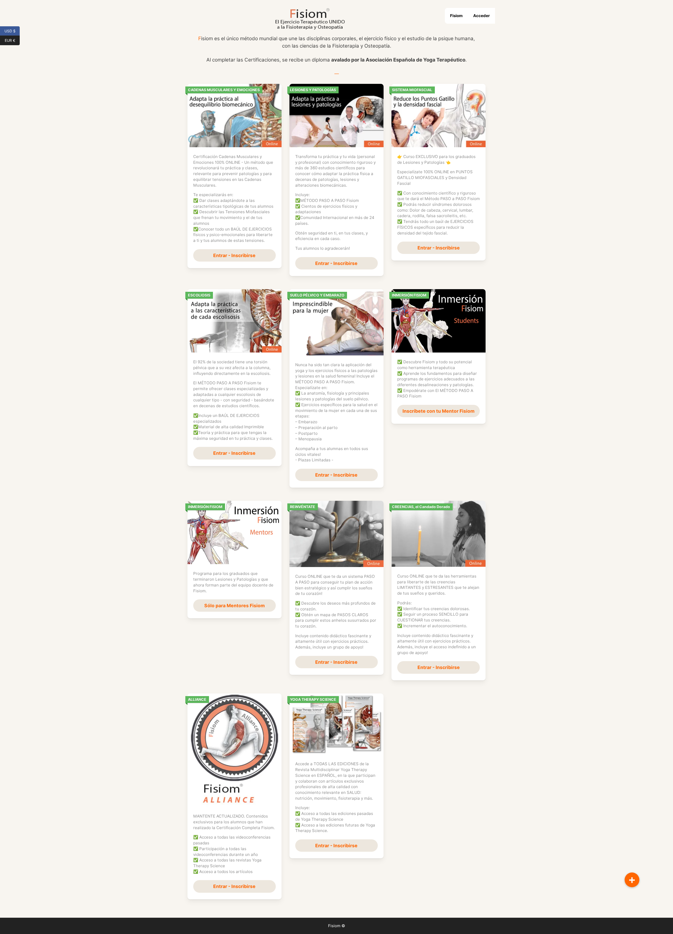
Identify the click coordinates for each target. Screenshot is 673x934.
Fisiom (456, 15)
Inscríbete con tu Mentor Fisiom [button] (438, 411)
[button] (632, 879)
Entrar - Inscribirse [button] (234, 255)
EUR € (12, 40)
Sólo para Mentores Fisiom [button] (234, 605)
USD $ (12, 30)
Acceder (481, 15)
